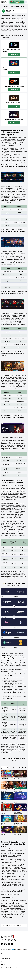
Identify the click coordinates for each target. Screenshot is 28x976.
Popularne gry (3, 767)
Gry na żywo (9, 767)
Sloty (23, 767)
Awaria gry (16, 767)
